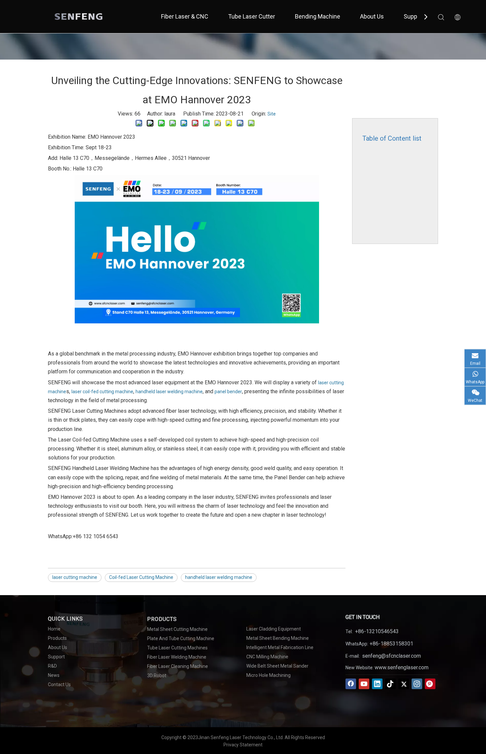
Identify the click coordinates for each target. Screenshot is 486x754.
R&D (52, 666)
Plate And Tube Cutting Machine (180, 638)
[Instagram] (417, 684)
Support (414, 16)
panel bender (228, 391)
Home (54, 629)
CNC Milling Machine (267, 656)
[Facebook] (350, 684)
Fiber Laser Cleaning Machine (177, 666)
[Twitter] (403, 684)
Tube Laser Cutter (251, 16)
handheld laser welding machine (169, 391)
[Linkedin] (377, 684)
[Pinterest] (430, 684)
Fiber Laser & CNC (184, 16)
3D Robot (156, 675)
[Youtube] (364, 684)
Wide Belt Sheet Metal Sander (277, 666)
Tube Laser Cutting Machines (177, 647)
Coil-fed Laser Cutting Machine (141, 577)
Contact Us (59, 684)
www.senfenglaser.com (401, 667)
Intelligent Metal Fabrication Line (279, 647)
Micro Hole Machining (268, 675)
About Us (372, 16)
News (54, 675)
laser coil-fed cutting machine (102, 391)
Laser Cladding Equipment (273, 629)
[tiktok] (390, 684)
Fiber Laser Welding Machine (176, 657)
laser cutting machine (74, 577)
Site (271, 114)
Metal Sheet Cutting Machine (177, 629)
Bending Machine (317, 16)
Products (57, 638)
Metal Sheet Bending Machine (277, 638)
